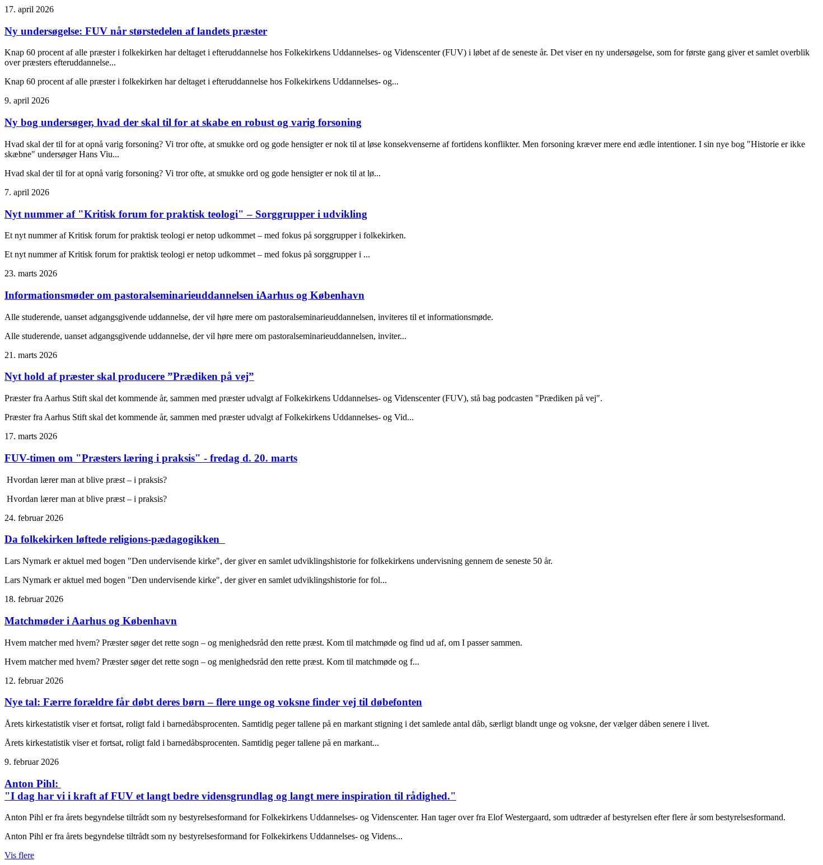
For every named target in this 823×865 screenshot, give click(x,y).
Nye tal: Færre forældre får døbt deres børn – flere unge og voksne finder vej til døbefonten (213, 702)
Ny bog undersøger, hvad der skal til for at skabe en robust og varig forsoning (183, 122)
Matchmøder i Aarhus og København (90, 621)
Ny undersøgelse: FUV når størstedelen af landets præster (135, 31)
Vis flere (19, 855)
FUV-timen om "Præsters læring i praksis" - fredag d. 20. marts (150, 458)
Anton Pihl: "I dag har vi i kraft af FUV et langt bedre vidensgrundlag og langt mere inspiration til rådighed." (230, 790)
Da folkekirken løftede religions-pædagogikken (114, 539)
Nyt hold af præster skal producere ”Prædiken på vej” (129, 376)
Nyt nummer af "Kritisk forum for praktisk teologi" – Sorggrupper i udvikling (185, 214)
